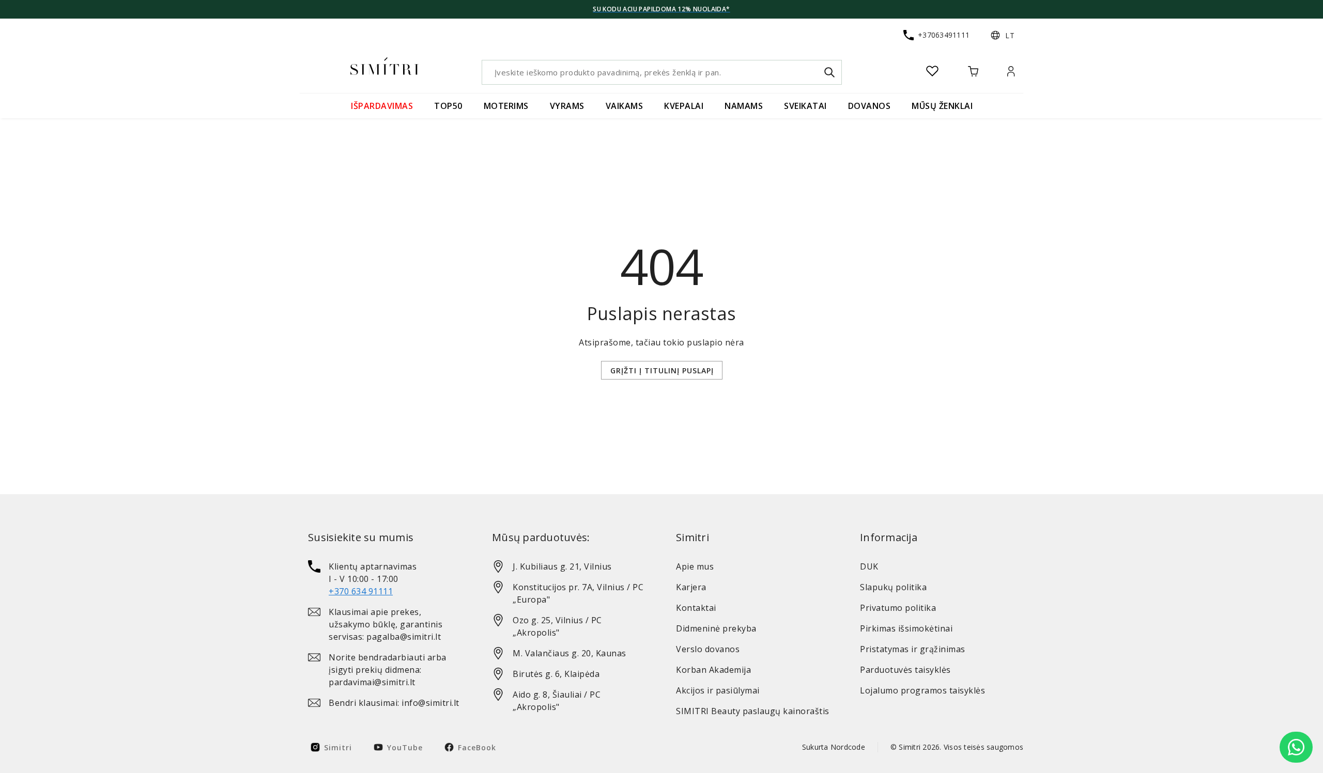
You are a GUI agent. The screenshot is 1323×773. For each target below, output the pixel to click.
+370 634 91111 (361, 591)
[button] (1002, 35)
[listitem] (385, 578)
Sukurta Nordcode (833, 747)
